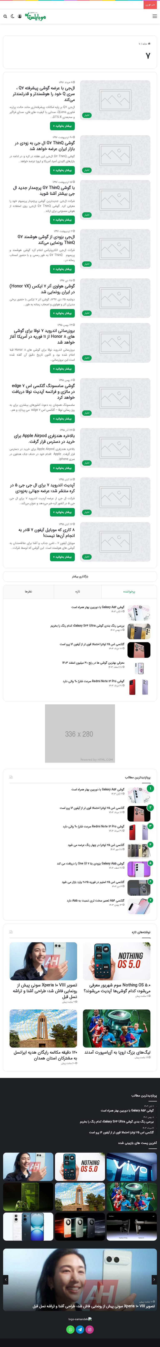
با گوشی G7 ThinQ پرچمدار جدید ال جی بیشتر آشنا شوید (44, 191)
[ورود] (20, 18)
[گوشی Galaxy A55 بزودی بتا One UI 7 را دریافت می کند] (139, 869)
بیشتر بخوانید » (62, 126)
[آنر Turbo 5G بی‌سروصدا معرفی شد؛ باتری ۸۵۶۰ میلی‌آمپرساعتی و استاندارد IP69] (80, 1227)
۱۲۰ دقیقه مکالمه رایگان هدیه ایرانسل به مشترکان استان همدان (45, 1055)
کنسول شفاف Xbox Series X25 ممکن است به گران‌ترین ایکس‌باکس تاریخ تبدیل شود (91, 1306)
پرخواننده (129, 591)
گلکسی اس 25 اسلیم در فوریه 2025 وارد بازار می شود (93, 882)
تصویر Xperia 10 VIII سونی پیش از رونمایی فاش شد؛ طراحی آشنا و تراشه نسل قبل (45, 991)
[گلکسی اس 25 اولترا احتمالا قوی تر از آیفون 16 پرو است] (139, 650)
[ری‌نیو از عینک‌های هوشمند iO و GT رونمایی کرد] (132, 1227)
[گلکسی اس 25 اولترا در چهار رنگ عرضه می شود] (139, 851)
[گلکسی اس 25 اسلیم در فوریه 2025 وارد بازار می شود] (139, 888)
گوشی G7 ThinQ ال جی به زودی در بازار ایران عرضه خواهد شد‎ (45, 146)
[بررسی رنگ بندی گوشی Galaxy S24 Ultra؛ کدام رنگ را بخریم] (139, 631)
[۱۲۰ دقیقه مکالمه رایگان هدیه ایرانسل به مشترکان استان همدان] (43, 1028)
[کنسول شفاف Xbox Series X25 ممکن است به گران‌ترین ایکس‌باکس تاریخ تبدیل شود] (28, 1197)
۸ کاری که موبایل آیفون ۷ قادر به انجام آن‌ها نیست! (47, 533)
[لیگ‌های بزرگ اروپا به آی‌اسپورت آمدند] (116, 1028)
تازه (77, 591)
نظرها (28, 591)
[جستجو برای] (5, 18)
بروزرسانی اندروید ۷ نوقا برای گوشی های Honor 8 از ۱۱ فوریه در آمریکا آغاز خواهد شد (42, 337)
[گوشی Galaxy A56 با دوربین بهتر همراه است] (139, 613)
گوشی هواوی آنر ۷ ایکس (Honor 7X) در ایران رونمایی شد (42, 289)
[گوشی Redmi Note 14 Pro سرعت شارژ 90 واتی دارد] (139, 687)
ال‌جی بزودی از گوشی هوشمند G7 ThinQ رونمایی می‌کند (46, 240)
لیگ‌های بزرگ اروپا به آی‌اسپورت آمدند (117, 1052)
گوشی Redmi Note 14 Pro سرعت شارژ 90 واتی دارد (93, 681)
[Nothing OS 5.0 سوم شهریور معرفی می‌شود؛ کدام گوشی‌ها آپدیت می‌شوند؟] (116, 961)
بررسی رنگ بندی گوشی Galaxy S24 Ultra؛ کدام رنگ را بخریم (87, 625)
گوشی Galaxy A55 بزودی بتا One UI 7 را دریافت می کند (90, 863)
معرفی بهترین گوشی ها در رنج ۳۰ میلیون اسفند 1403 (93, 662)
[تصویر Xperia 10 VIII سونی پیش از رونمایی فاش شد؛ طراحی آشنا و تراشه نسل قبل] (43, 961)
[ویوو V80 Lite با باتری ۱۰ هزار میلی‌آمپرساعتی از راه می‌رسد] (132, 1167)
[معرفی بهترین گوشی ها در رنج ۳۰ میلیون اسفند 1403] (139, 668)
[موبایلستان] (35, 16)
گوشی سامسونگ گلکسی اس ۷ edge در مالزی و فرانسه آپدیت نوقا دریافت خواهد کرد (43, 392)
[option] (80, 1280)
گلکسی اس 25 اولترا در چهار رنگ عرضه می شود (96, 845)
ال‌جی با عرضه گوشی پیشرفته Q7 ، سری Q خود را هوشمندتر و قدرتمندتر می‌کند (44, 94)
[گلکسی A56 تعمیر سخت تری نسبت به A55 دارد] (139, 906)
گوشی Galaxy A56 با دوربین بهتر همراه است (97, 607)
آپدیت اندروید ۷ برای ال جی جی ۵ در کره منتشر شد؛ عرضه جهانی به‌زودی (42, 488)
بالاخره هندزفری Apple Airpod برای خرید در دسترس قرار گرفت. (44, 439)
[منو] (155, 18)
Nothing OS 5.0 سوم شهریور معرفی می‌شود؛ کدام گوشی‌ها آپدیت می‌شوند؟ (117, 988)
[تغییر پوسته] (12, 18)
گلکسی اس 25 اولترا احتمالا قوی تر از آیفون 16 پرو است (92, 644)
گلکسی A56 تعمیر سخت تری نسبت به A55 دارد (95, 900)
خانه (145, 44)
